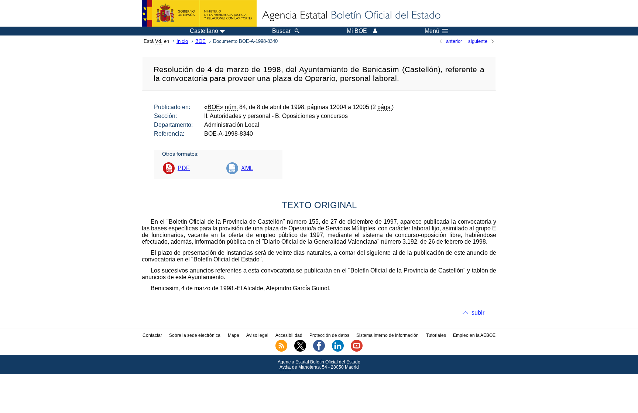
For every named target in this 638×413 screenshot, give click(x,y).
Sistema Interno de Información (387, 335)
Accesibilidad (288, 335)
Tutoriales (436, 335)
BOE (200, 41)
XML (247, 168)
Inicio (182, 41)
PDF (184, 168)
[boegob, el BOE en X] (300, 350)
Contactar (152, 335)
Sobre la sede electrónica (194, 335)
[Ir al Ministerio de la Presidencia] (199, 13)
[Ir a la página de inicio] (350, 15)
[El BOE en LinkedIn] (338, 350)
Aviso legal (257, 335)
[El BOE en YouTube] (357, 350)
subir (477, 312)
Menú (432, 31)
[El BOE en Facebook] (319, 350)
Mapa (233, 335)
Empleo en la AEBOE (474, 335)
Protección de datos (329, 335)
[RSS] (281, 350)
